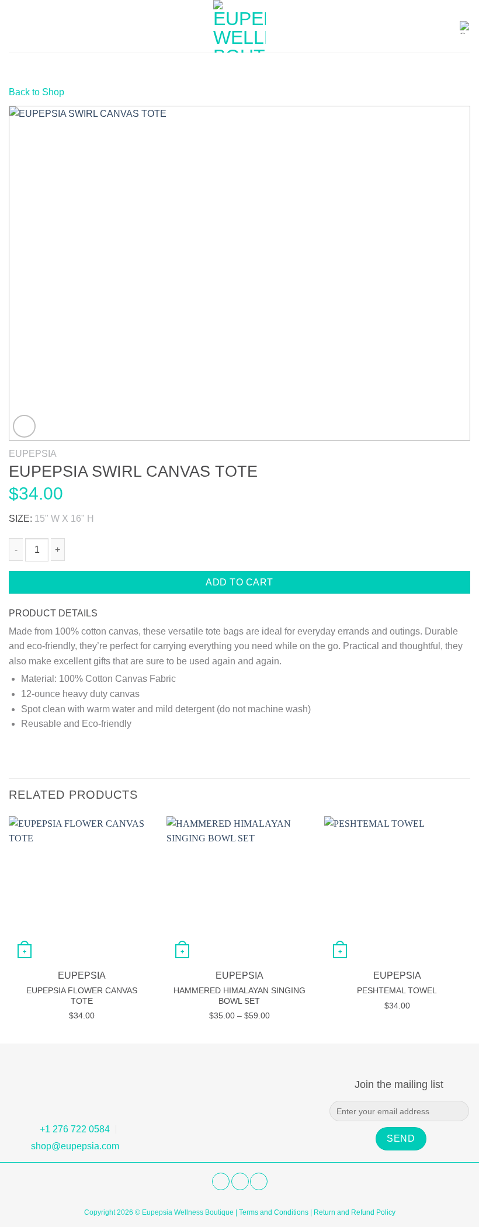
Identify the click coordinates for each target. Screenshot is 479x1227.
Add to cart (239, 582)
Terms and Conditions (273, 1212)
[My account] (423, 26)
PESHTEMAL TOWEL (397, 990)
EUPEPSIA (33, 454)
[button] (16, 26)
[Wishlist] (445, 26)
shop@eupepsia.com (75, 1146)
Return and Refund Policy (354, 1212)
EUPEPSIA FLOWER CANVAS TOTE (81, 996)
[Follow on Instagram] (240, 1181)
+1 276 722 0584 (75, 1129)
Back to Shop (36, 92)
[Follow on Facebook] (221, 1181)
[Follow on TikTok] (259, 1181)
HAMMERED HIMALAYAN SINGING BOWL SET (239, 996)
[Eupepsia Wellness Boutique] (239, 26)
